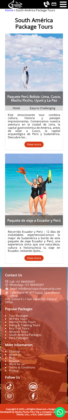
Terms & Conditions (22, 367)
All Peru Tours (18, 319)
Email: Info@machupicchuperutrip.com (35, 289)
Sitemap (14, 351)
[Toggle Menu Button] (63, 4)
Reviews (14, 361)
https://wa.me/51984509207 (59, 412)
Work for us (16, 364)
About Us (15, 354)
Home (9, 10)
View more (34, 144)
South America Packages (25, 335)
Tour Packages (18, 316)
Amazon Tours (18, 332)
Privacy (13, 370)
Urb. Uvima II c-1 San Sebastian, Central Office (31, 300)
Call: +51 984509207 (22, 282)
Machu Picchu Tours (22, 322)
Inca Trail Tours (19, 328)
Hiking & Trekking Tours (24, 325)
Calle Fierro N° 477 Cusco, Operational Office (35, 294)
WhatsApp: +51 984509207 (26, 285)
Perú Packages (18, 338)
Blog (12, 358)
